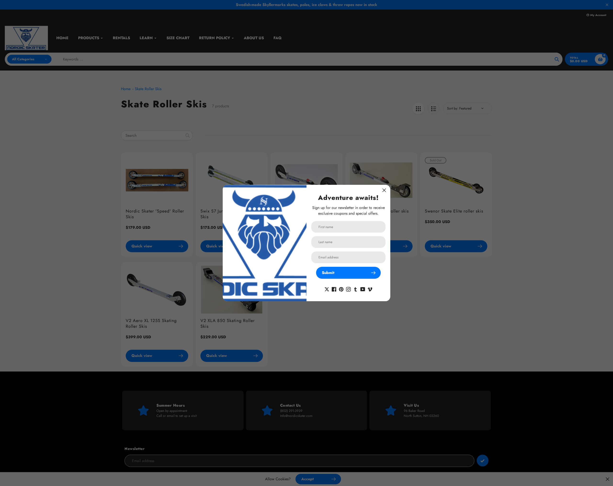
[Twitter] (326, 288)
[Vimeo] (370, 288)
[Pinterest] (341, 288)
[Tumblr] (355, 288)
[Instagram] (348, 288)
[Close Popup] (384, 190)
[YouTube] (362, 288)
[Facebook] (334, 288)
